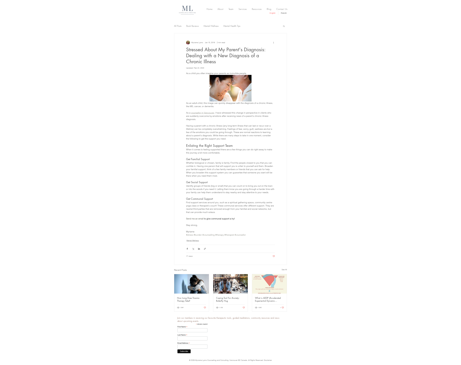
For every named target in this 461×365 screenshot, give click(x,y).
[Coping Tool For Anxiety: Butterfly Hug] (230, 284)
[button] (284, 26)
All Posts (178, 25)
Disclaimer (268, 360)
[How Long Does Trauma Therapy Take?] (191, 284)
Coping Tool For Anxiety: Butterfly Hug (227, 299)
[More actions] (273, 42)
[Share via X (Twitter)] (193, 249)
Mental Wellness (211, 25)
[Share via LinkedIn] (199, 249)
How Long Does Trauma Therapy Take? (188, 299)
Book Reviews (192, 25)
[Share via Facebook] (187, 249)
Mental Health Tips (231, 25)
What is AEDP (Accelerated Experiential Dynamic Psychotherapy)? (268, 299)
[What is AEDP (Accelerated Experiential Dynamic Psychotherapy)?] (269, 284)
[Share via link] (205, 249)
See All (284, 269)
